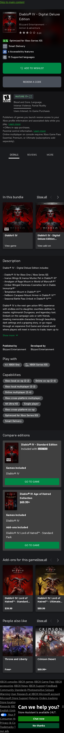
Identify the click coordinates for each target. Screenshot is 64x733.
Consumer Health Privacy (15, 718)
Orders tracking (48, 698)
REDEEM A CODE (32, 81)
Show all (42, 197)
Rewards (5, 706)
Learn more (14, 124)
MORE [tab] (50, 154)
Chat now (38, 718)
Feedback (51, 685)
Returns (33, 698)
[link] (18, 225)
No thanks (39, 725)
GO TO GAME (32, 481)
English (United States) (13, 710)
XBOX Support (37, 685)
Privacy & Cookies (11, 722)
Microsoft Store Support (14, 698)
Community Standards (13, 690)
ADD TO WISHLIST (34, 68)
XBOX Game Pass (44, 681)
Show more (9, 335)
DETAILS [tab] (14, 154)
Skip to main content (12, 2)
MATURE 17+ (21, 96)
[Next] (57, 197)
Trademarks (7, 727)
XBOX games (25, 681)
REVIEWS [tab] (32, 154)
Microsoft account (49, 694)
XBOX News (21, 685)
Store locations (9, 702)
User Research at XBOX (25, 694)
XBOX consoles (9, 681)
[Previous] (51, 197)
